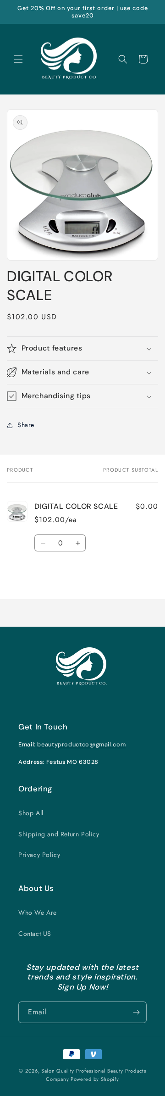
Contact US (34, 933)
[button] (18, 59)
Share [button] (25, 424)
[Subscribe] (136, 1012)
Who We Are (37, 912)
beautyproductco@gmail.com (81, 744)
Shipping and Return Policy (58, 834)
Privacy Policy (39, 854)
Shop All (31, 813)
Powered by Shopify (95, 1079)
